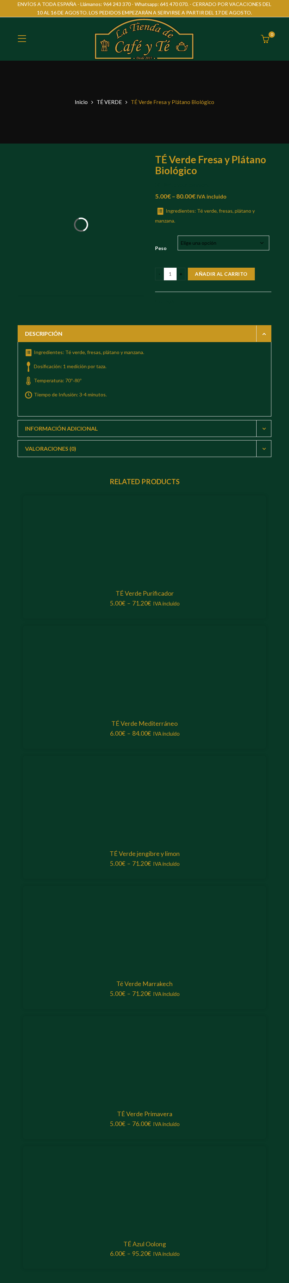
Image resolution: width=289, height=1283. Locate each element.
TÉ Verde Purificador (145, 593)
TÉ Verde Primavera (144, 1114)
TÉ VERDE (109, 102)
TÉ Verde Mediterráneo (144, 723)
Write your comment (186, 185)
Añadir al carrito (221, 274)
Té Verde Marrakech (144, 983)
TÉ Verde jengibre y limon (145, 853)
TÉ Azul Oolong (144, 1244)
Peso (161, 248)
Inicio (81, 102)
